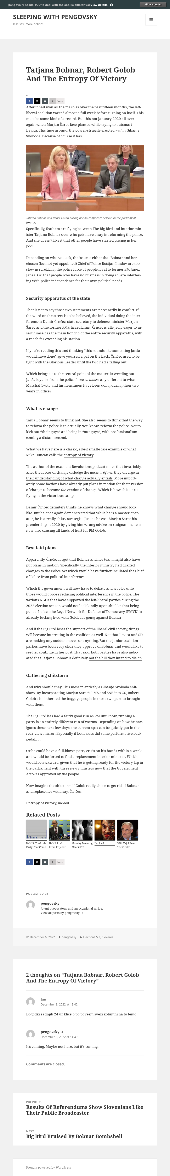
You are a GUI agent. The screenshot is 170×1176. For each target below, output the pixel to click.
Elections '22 (91, 937)
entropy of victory (78, 454)
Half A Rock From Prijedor (57, 845)
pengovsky (69, 937)
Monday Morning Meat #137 (82, 845)
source (31, 222)
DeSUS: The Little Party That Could (36, 845)
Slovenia (107, 937)
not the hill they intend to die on (115, 658)
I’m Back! (100, 843)
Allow (153, 4)
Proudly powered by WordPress (48, 1167)
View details (99, 4)
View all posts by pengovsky (60, 913)
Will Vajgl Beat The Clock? (126, 845)
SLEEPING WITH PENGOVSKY (55, 17)
